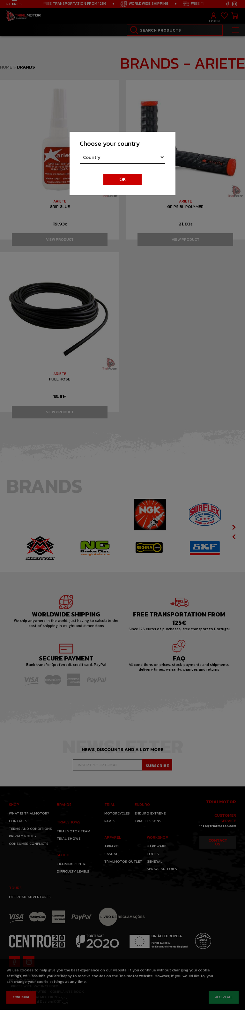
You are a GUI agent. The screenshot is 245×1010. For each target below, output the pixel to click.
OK (122, 179)
